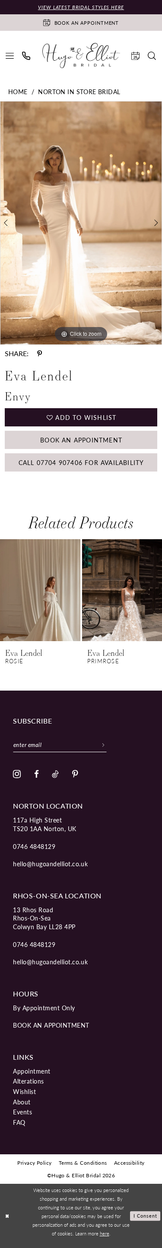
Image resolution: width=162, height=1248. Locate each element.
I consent (145, 1215)
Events (22, 1111)
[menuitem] (10, 55)
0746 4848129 (34, 846)
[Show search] (152, 55)
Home (18, 91)
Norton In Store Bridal (79, 91)
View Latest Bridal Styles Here (81, 7)
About (22, 1101)
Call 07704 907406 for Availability (81, 462)
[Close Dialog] (7, 1216)
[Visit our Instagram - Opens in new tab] (17, 774)
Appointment (32, 1071)
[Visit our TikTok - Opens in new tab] (55, 774)
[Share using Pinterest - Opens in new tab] (39, 353)
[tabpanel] (81, 223)
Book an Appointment (81, 440)
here (104, 1233)
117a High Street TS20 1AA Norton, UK (44, 824)
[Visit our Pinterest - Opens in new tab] (75, 774)
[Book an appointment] (135, 55)
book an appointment (51, 1025)
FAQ (19, 1122)
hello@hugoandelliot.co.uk (50, 863)
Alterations (28, 1081)
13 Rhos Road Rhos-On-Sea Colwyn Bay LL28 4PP (44, 918)
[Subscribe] (103, 744)
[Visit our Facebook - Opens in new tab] (36, 774)
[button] (10, 55)
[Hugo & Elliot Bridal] (81, 55)
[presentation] (40, 590)
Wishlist (24, 1091)
